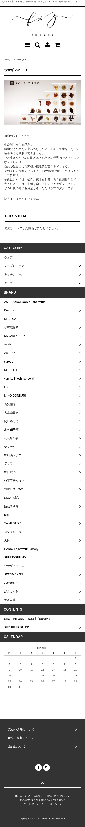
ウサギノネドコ (23, 60)
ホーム (8, 60)
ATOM (58, 804)
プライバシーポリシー (35, 804)
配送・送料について (57, 796)
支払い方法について (35, 796)
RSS (51, 804)
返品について (27, 800)
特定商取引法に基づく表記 (49, 800)
